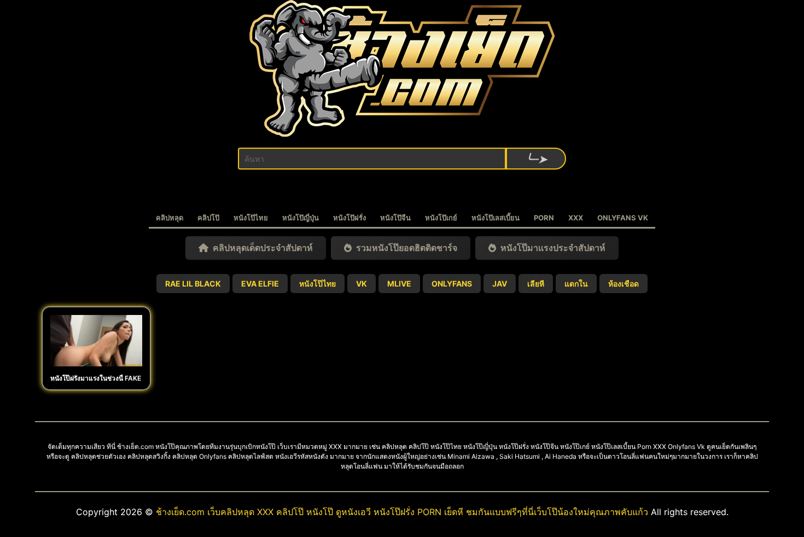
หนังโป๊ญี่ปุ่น (300, 217)
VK (361, 283)
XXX (575, 217)
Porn (544, 217)
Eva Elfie (260, 283)
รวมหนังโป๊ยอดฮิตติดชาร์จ (404, 247)
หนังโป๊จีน (395, 217)
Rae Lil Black (193, 283)
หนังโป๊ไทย (251, 217)
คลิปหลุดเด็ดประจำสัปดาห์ (260, 247)
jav (499, 283)
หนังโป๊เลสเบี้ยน (495, 217)
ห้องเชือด (623, 283)
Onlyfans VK (622, 217)
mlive (399, 283)
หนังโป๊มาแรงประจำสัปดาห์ (550, 247)
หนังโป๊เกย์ (441, 217)
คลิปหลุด (169, 217)
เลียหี (535, 283)
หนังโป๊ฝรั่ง (349, 217)
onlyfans (452, 283)
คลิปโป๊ (208, 217)
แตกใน (576, 283)
